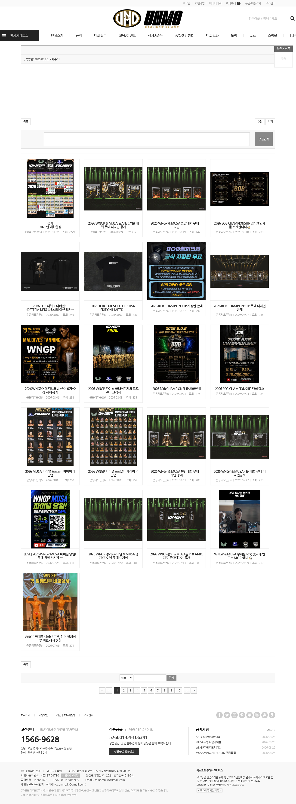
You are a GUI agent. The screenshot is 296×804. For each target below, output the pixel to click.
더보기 (270, 729)
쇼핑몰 (272, 35)
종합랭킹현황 (184, 35)
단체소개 (57, 35)
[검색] (292, 18)
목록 (25, 121)
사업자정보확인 (70, 775)
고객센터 (270, 3)
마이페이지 (215, 3)
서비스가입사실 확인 (209, 790)
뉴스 (252, 35)
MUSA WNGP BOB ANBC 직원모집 (216, 752)
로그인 (186, 3)
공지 (79, 35)
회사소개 (26, 715)
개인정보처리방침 (65, 715)
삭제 (270, 121)
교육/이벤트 (127, 35)
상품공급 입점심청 (124, 751)
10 (178, 690)
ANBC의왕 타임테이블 (208, 736)
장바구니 (232, 3)
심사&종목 (155, 35)
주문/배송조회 (253, 3)
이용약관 (43, 715)
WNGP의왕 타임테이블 (208, 747)
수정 (259, 121)
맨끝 (194, 690)
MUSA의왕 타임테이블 (208, 742)
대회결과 (212, 35)
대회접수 (100, 35)
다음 (187, 690)
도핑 (234, 35)
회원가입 (199, 3)
